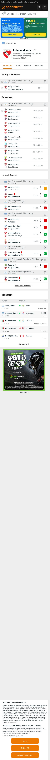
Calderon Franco (12, 313)
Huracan (29, 336)
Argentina (11, 43)
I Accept (25, 741)
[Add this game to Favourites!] (2, 88)
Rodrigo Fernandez (13, 336)
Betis (28, 306)
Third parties (11, 722)
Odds (18, 66)
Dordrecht (30, 328)
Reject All (25, 748)
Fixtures (39, 66)
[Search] (39, 7)
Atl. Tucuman (31, 321)
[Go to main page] (14, 7)
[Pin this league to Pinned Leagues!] (32, 81)
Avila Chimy (10, 306)
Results (27, 66)
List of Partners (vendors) (13, 736)
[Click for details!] (24, 88)
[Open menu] (44, 7)
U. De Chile (30, 313)
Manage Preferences (25, 755)
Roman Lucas (10, 321)
